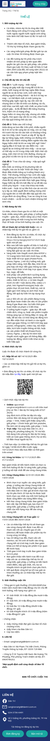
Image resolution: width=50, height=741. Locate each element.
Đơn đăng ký (13, 733)
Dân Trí (11, 701)
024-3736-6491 (15, 712)
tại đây (17, 374)
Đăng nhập (40, 3)
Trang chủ (6, 10)
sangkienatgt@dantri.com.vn (22, 707)
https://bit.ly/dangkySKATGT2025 (23, 239)
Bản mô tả (37, 733)
